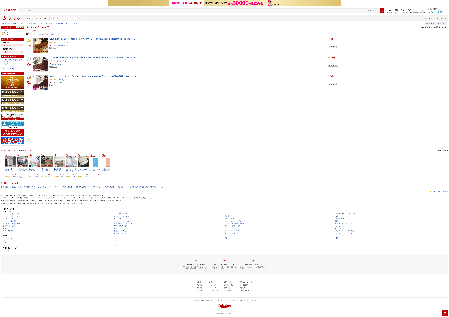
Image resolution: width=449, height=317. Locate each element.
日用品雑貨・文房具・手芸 (38, 23)
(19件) (36, 176)
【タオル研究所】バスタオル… (45, 170)
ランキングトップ (32, 18)
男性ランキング (44, 18)
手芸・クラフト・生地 (50, 187)
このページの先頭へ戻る (439, 191)
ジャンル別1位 (78, 18)
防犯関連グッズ (135, 187)
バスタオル (60, 23)
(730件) (61, 176)
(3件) (48, 176)
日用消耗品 (5, 187)
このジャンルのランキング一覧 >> (436, 23)
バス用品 (63, 187)
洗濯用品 (71, 187)
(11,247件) (13, 176)
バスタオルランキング (37, 27)
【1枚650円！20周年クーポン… (22, 170)
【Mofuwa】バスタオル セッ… (10, 170)
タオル (51, 23)
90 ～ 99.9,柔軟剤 (71, 23)
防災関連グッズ (123, 187)
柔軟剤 (6, 52)
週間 (52, 34)
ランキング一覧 (8, 69)
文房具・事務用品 (24, 187)
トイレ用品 (104, 187)
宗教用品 (145, 187)
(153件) (73, 176)
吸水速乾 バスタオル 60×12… (95, 170)
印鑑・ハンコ (36, 187)
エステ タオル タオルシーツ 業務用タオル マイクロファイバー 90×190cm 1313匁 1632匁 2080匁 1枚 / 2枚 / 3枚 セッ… (92, 39)
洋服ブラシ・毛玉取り (91, 187)
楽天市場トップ (7, 23)
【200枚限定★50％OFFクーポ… (59, 170)
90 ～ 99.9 (7, 45)
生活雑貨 (13, 187)
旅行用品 (113, 187)
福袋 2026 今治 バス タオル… (34, 170)
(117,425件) (20, 177)
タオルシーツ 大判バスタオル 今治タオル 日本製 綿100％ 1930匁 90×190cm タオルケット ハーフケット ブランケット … (93, 58)
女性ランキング (56, 18)
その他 (160, 187)
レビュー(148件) (62, 42)
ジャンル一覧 (428, 18)
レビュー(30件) (62, 61)
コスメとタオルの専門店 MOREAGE (61, 45)
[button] (396, 10)
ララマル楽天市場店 (57, 64)
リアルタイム (67, 18)
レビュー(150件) (62, 80)
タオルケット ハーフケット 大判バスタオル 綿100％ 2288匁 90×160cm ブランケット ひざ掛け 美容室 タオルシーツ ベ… (93, 76)
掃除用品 (79, 187)
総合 (5, 30)
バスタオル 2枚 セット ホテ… (82, 170)
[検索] (382, 10)
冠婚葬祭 (153, 187)
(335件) (85, 176)
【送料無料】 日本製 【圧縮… (71, 170)
